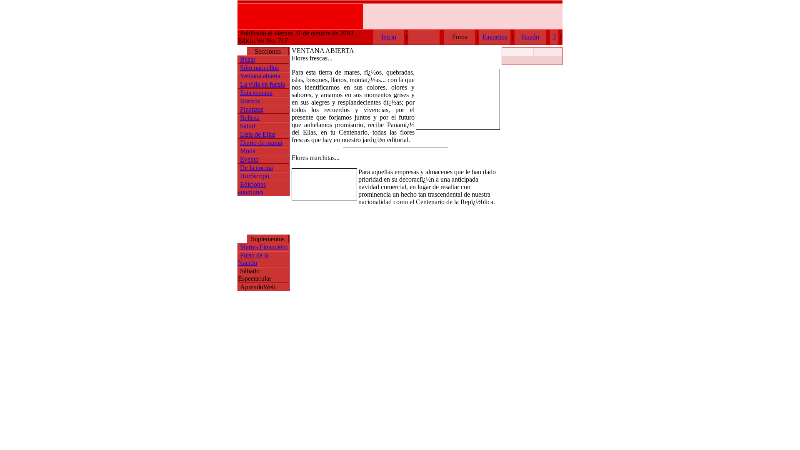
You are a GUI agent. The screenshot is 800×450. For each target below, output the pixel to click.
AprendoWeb (257, 286)
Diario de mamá (261, 142)
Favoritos (494, 36)
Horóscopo (254, 176)
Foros (459, 36)
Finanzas (251, 109)
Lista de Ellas (257, 134)
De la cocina (256, 167)
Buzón (530, 36)
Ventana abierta (260, 76)
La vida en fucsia (262, 84)
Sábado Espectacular (254, 275)
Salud (247, 126)
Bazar (247, 59)
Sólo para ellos (259, 67)
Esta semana (256, 92)
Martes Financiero (264, 246)
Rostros (250, 101)
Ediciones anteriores (252, 188)
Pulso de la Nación (253, 259)
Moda (247, 151)
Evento (249, 159)
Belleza (250, 117)
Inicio (388, 36)
